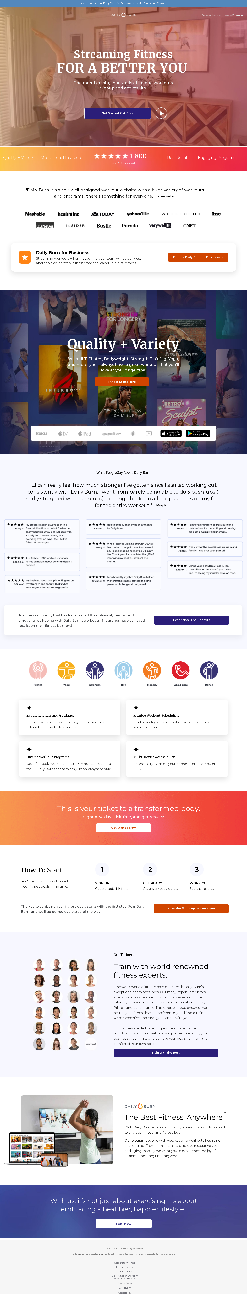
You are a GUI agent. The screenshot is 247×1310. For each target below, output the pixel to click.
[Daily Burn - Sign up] (140, 1103)
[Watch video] (161, 113)
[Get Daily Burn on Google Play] (198, 431)
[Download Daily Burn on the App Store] (171, 431)
